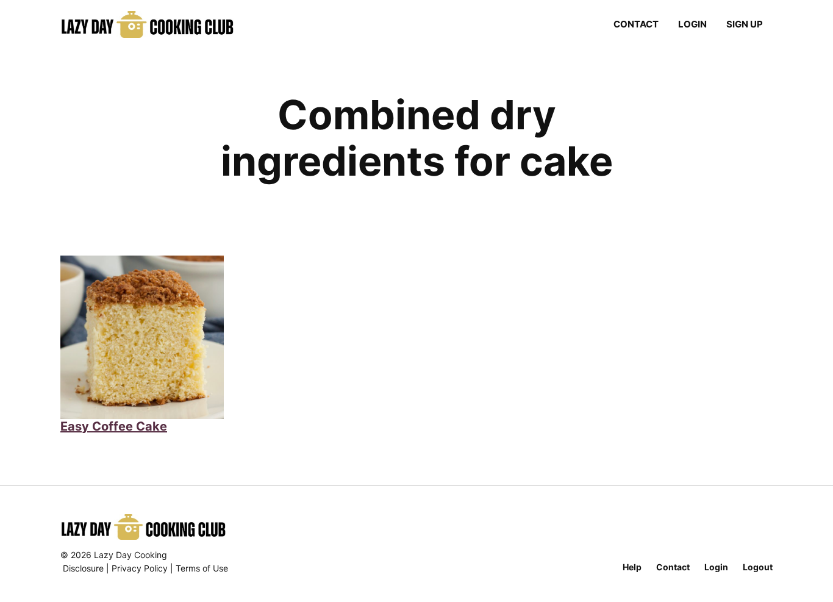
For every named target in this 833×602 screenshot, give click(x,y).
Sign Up (744, 24)
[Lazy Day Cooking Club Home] (159, 24)
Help (632, 567)
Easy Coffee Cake (113, 426)
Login (692, 24)
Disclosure (83, 568)
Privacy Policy (140, 568)
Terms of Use (202, 568)
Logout (758, 567)
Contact (636, 24)
